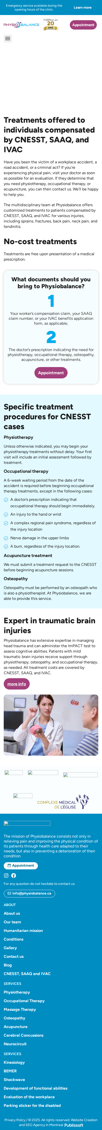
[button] (8, 38)
